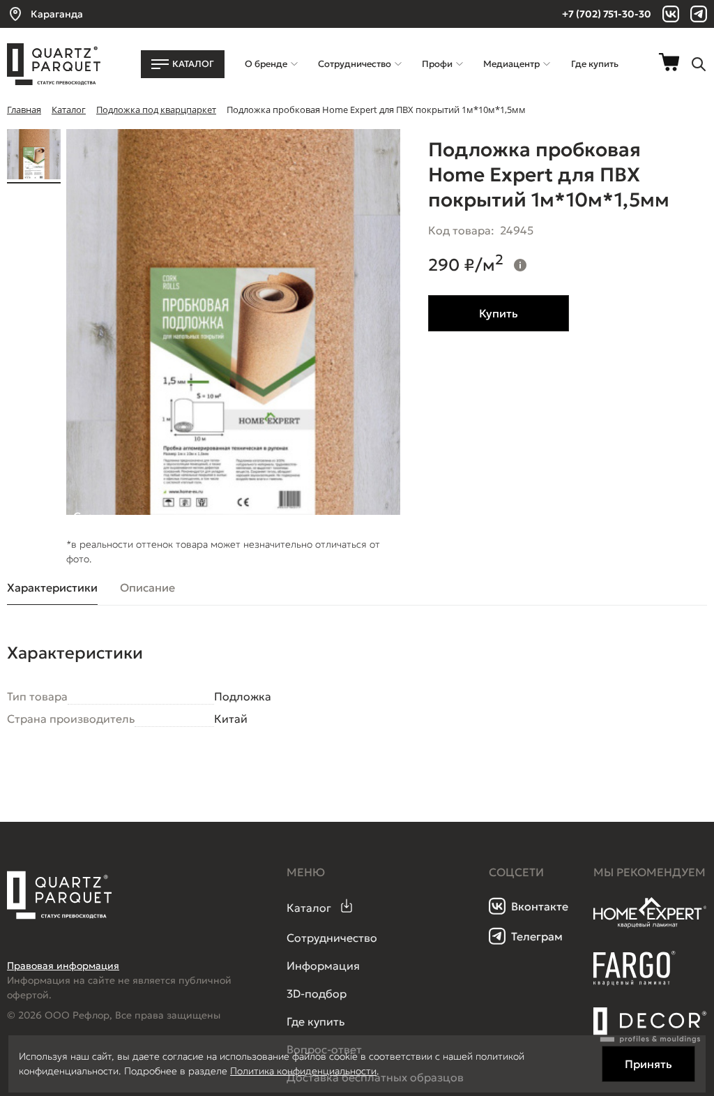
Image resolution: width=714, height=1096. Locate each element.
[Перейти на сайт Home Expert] (650, 926)
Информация (323, 966)
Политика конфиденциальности (303, 1071)
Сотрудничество (332, 938)
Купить (498, 313)
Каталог (309, 908)
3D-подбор (317, 993)
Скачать (95, 512)
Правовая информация (63, 965)
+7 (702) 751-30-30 (606, 14)
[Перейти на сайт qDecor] (650, 1025)
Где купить (315, 1021)
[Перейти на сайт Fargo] (634, 982)
